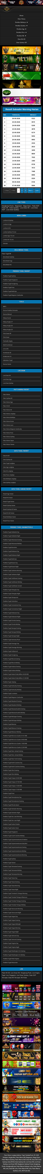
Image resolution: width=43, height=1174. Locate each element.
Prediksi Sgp (20, 29)
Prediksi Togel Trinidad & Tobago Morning (15, 893)
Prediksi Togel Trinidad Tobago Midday (14, 905)
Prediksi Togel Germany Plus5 (11, 639)
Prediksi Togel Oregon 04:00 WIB (12, 778)
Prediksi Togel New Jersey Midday (13, 755)
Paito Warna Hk (7, 410)
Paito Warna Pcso (8, 433)
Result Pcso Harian (8, 521)
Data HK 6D (11, 1162)
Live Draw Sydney (12, 210)
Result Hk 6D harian (8, 513)
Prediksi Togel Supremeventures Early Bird (15, 843)
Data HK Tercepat (14, 977)
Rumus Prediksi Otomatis (10, 310)
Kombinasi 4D (7, 352)
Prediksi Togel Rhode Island (11, 805)
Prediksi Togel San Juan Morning (12, 816)
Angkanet (21, 1164)
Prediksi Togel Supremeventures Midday (14, 851)
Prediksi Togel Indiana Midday (11, 670)
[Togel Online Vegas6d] (21, 1022)
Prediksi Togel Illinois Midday (11, 662)
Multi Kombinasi (7, 345)
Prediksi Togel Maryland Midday (12, 705)
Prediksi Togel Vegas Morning (11, 928)
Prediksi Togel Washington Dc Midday (14, 955)
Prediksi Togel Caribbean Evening (12, 578)
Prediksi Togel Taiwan (9, 862)
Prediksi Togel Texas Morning (11, 885)
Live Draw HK (25, 208)
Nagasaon (18, 206)
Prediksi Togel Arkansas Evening (12, 540)
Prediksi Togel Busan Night (10, 566)
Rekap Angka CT (8, 322)
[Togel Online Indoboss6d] (21, 997)
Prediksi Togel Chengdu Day (11, 589)
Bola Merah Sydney (8, 257)
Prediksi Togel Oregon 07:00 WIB (12, 782)
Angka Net (12, 1157)
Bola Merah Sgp (7, 261)
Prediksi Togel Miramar (9, 724)
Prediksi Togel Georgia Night (11, 636)
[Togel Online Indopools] (21, 1131)
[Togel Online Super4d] (21, 67)
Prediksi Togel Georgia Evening (12, 628)
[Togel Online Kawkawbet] (21, 1013)
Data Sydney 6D (21, 42)
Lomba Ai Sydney (8, 220)
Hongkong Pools (8, 206)
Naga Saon (27, 206)
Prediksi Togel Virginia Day (10, 943)
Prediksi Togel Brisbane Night (11, 555)
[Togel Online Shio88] (21, 1140)
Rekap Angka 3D (8, 325)
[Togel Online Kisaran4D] (21, 76)
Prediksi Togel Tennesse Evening (12, 866)
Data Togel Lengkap (9, 463)
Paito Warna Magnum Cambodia (12, 429)
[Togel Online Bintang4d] (21, 1039)
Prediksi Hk (20, 36)
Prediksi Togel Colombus (10, 601)
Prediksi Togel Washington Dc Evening (14, 951)
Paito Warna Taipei (8, 440)
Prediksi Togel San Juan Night (11, 820)
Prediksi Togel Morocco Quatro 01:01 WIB (15, 735)
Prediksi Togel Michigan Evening (12, 716)
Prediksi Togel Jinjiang (9, 682)
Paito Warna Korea (8, 421)
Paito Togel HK (6, 254)
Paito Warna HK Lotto (25, 1168)
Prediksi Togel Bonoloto (10, 547)
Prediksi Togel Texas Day (10, 878)
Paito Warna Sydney (8, 436)
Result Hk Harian (8, 497)
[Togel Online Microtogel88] (21, 988)
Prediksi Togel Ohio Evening (11, 770)
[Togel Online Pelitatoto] (21, 92)
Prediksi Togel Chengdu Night (11, 593)
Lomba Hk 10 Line (8, 239)
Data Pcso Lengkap (8, 475)
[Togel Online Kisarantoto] (21, 84)
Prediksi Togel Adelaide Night (11, 536)
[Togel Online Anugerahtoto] (21, 1106)
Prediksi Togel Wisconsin (10, 962)
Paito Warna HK (21, 1157)
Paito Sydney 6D (7, 398)
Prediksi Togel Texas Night (10, 889)
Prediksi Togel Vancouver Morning (13, 908)
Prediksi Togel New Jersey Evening (13, 751)
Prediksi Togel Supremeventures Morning (15, 855)
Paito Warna (21, 19)
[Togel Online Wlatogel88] (21, 1047)
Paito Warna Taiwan (8, 444)
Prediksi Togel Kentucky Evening (12, 686)
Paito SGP (35, 206)
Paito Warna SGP (20, 1159)
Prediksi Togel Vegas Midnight (12, 924)
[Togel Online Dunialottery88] (21, 1098)
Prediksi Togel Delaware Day (11, 613)
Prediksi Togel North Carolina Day (12, 762)
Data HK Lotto (13, 1168)
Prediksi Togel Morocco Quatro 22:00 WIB (15, 747)
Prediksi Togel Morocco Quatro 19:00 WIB (15, 743)
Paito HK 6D (6, 973)
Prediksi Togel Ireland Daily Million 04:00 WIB (16, 674)
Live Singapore (11, 975)
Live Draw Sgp (7, 379)
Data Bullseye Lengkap (9, 479)
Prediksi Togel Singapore (10, 280)
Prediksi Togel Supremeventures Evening (14, 847)
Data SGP (35, 1159)
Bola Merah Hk (7, 264)
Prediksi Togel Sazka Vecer (11, 828)
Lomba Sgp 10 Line (8, 235)
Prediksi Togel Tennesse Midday (12, 870)
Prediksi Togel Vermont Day (11, 935)
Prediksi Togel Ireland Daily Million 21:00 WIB (16, 678)
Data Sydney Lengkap (9, 482)
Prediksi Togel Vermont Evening (12, 939)
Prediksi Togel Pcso (8, 287)
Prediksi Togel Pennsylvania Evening (13, 801)
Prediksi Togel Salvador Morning (12, 809)
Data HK (28, 1159)
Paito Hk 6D (6, 406)
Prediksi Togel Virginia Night (11, 947)
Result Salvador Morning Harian (22, 109)
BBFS (4, 306)
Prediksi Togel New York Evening (12, 759)
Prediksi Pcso (20, 32)
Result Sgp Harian (8, 494)
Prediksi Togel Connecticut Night (12, 609)
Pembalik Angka (7, 341)
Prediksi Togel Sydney (9, 276)
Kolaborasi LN (7, 356)
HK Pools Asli (26, 1171)
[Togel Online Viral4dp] (21, 101)
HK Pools (24, 977)
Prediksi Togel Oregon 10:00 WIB (12, 786)
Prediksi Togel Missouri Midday (12, 732)
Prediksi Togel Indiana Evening (11, 666)
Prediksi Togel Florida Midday (11, 624)
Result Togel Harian (8, 501)
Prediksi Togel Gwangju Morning (12, 647)
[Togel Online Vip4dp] (21, 1089)
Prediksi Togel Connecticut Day (12, 605)
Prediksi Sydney (21, 25)
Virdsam (5, 1157)
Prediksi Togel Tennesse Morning (12, 874)
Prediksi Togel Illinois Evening (11, 659)
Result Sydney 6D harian (10, 509)
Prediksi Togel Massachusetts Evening (14, 709)
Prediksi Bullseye (20, 22)
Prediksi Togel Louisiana (10, 693)
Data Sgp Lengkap (8, 467)
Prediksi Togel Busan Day (10, 563)
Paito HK (5, 208)
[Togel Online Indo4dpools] (21, 1072)
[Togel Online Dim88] (21, 59)
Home (21, 15)
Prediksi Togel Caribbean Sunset (12, 586)
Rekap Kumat (7, 318)
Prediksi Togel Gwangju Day (11, 643)
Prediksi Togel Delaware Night (11, 616)
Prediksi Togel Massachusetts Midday (14, 712)
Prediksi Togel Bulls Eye (10, 291)
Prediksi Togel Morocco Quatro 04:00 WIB (15, 739)
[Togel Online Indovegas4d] (21, 1148)
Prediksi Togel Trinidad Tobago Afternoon (15, 897)
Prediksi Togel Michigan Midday (12, 720)
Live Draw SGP (12, 1164)
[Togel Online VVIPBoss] (21, 50)
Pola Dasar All (7, 333)
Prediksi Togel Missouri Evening (12, 728)
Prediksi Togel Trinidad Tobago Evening (14, 901)
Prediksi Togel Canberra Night (11, 574)
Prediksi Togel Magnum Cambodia (13, 295)
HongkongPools (11, 1166)
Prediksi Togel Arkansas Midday (12, 543)
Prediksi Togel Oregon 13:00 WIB (12, 789)
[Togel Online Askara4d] (21, 1030)
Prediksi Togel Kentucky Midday (12, 689)
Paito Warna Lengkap (9, 413)
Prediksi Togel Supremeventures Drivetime (15, 839)
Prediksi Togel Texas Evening (11, 882)
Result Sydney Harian (9, 505)
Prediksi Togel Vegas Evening (11, 920)
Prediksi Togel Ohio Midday (11, 774)
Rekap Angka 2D (8, 329)
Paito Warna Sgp (8, 402)
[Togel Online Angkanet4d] (21, 1123)
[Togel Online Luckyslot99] (21, 1081)
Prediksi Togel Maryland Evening (12, 701)
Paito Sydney (14, 208)
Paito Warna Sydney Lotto (24, 1166)
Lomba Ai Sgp (7, 224)
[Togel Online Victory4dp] (21, 1005)
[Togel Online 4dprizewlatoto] (21, 1056)
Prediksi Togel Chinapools (10, 597)
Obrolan (5, 243)
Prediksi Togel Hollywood (10, 651)
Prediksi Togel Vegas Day (10, 916)
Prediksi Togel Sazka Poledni (11, 824)
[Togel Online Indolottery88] (21, 1114)
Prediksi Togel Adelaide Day (11, 532)
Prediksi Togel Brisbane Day (11, 551)
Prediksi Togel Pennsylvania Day (12, 797)
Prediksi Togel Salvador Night (11, 812)
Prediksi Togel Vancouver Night (12, 912)
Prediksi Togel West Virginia (11, 958)
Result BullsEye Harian (9, 517)
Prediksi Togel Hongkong (10, 283)
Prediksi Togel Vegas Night (11, 932)
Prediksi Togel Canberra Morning (12, 570)
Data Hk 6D (21, 39)
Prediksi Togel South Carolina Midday (13, 835)
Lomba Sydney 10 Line (9, 232)
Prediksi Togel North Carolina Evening (13, 766)
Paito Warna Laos (8, 425)
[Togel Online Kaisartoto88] (21, 1064)
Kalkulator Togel (7, 360)
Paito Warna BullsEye (9, 417)
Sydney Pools (28, 1164)
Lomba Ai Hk (7, 228)
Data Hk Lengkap (8, 471)
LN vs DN (5, 349)
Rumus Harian (7, 364)
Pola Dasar (6, 337)
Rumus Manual (7, 314)
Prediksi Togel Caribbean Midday (12, 582)
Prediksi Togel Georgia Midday (12, 632)
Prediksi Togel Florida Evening (11, 620)
